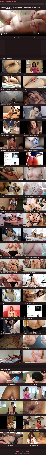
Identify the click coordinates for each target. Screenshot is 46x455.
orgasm (21, 37)
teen (5, 37)
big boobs (35, 37)
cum (30, 37)
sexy (2, 37)
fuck (18, 37)
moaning (26, 37)
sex (8, 37)
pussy (12, 37)
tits (15, 37)
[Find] (44, 4)
